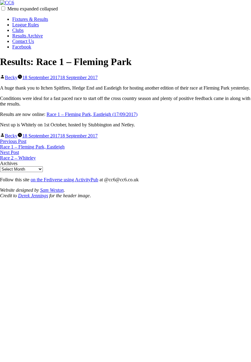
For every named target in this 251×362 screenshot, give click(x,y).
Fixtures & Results (30, 19)
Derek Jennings (33, 195)
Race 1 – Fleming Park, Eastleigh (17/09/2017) (92, 114)
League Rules (25, 24)
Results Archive (27, 35)
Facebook (21, 46)
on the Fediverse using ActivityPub (64, 179)
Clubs (18, 30)
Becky (11, 77)
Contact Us (23, 41)
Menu (32, 8)
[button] (3, 8)
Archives (8, 163)
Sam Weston (52, 190)
